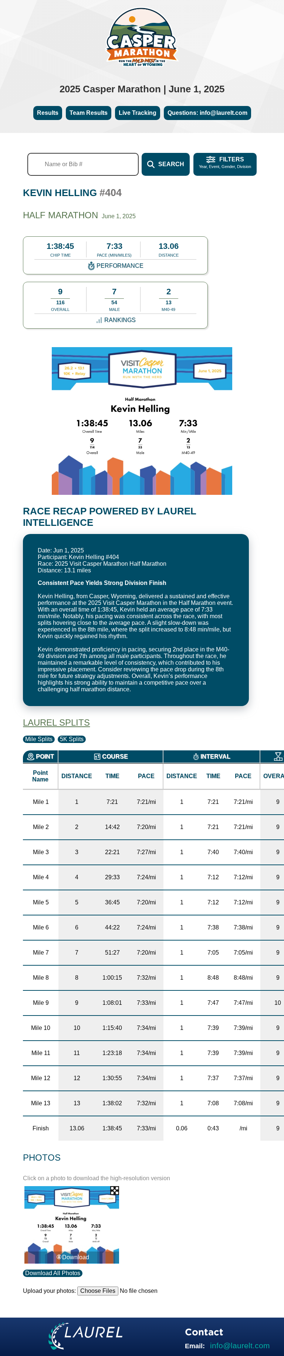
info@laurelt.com (240, 1345)
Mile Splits (39, 739)
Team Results (89, 113)
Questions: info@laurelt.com (207, 113)
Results (47, 113)
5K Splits (72, 739)
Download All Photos (52, 1273)
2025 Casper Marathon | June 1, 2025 (142, 89)
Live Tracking (137, 113)
